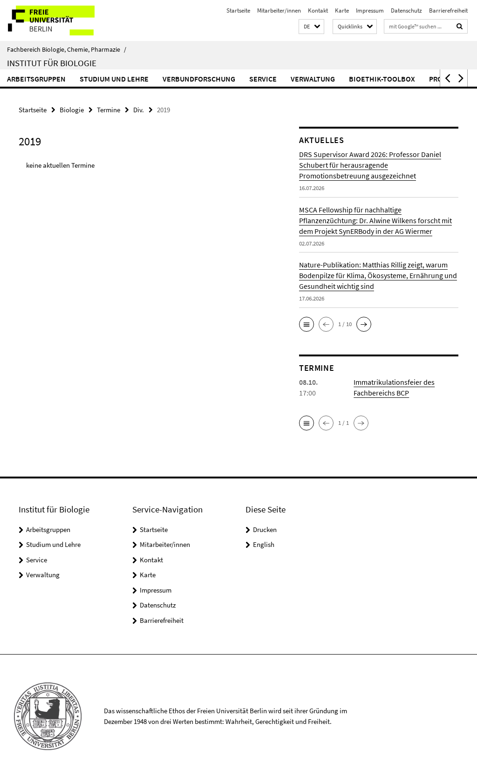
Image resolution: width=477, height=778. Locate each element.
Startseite (238, 10)
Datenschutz (406, 10)
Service (263, 78)
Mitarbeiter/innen (279, 10)
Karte (342, 10)
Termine (108, 109)
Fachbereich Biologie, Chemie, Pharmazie (66, 49)
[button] (311, 26)
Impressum (370, 10)
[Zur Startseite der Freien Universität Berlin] (61, 20)
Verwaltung (313, 78)
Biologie (72, 109)
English (263, 544)
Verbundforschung (199, 78)
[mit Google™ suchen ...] (459, 26)
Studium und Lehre (114, 78)
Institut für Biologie (51, 62)
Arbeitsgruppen (36, 78)
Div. (138, 109)
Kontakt (318, 10)
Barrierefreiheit (448, 10)
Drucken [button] (265, 529)
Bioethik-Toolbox (382, 78)
